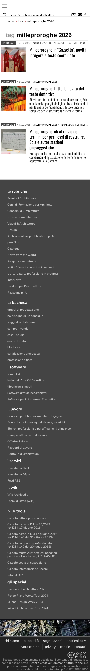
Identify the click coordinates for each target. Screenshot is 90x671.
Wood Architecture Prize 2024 (28, 608)
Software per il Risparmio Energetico (32, 399)
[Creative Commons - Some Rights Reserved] (45, 655)
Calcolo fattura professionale (27, 518)
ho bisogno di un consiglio (26, 316)
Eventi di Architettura (22, 198)
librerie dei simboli (20, 387)
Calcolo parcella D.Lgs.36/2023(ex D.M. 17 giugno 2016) (29, 526)
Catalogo (14, 249)
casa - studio (16, 335)
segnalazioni (52, 640)
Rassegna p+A (17, 293)
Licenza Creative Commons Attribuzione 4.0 (58, 663)
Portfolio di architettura (23, 454)
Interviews (14, 280)
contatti (80, 646)
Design (12, 230)
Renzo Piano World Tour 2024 (28, 596)
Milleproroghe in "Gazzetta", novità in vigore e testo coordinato (58, 52)
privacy (50, 646)
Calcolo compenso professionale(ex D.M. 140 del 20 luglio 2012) (30, 545)
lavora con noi (29, 646)
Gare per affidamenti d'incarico (28, 435)
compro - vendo (18, 329)
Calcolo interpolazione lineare (28, 569)
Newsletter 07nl (18, 468)
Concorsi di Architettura (24, 211)
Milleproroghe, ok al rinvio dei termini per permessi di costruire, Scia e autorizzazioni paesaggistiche (57, 139)
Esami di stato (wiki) (21, 501)
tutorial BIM (15, 575)
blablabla (14, 347)
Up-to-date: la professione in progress (33, 274)
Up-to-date (8, 43)
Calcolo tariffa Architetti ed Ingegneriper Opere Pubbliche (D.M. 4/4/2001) (32, 554)
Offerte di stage (18, 441)
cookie (65, 646)
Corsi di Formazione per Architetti (30, 205)
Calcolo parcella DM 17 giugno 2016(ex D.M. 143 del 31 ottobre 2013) (32, 535)
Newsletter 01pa (19, 474)
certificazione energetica (24, 354)
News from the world (22, 255)
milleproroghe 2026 (45, 81)
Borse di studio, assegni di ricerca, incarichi (36, 422)
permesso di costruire (74, 124)
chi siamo (12, 640)
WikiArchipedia (18, 495)
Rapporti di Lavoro (20, 448)
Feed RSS (14, 481)
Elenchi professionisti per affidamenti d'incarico (39, 429)
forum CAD (15, 374)
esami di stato (17, 341)
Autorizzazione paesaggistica (52, 43)
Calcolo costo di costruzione (27, 563)
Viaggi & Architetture (22, 224)
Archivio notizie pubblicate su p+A (31, 236)
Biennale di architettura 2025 (27, 589)
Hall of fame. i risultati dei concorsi (31, 267)
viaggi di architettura (21, 322)
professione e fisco (20, 360)
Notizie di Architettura (22, 217)
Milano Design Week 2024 (25, 602)
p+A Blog (14, 242)
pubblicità (31, 640)
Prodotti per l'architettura (24, 286)
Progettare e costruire (22, 261)
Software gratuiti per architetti (27, 393)
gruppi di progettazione (23, 310)
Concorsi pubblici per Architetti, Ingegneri (36, 416)
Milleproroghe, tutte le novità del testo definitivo (57, 91)
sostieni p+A (76, 640)
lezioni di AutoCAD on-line (26, 380)
